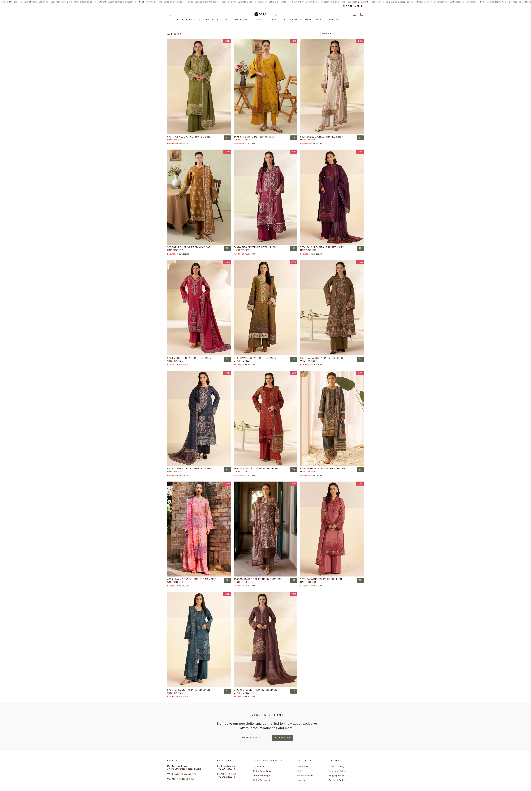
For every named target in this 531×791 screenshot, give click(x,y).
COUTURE (222, 19)
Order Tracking (336, 766)
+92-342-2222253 (226, 777)
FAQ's (300, 771)
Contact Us (259, 766)
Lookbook (302, 780)
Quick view (199, 130)
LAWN (259, 19)
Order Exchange (261, 775)
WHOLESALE (335, 19)
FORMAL (273, 19)
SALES (349, 19)
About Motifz (303, 766)
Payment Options (338, 780)
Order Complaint (261, 780)
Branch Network (305, 775)
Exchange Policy (337, 771)
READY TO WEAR (314, 19)
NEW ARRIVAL (242, 19)
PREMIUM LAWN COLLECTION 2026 (194, 19)
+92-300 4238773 (226, 769)
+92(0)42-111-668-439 (185, 774)
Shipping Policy (337, 775)
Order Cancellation (262, 771)
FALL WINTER (291, 19)
